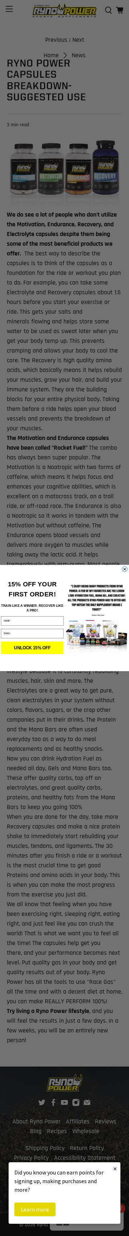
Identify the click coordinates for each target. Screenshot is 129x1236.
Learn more (35, 1209)
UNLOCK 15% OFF (32, 647)
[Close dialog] (125, 569)
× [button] (115, 1168)
